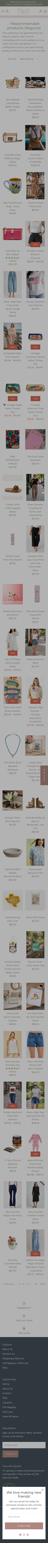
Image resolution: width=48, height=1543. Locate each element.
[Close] (42, 1490)
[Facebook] (20, 1535)
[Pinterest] (28, 1535)
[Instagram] (24, 1535)
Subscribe (24, 1526)
